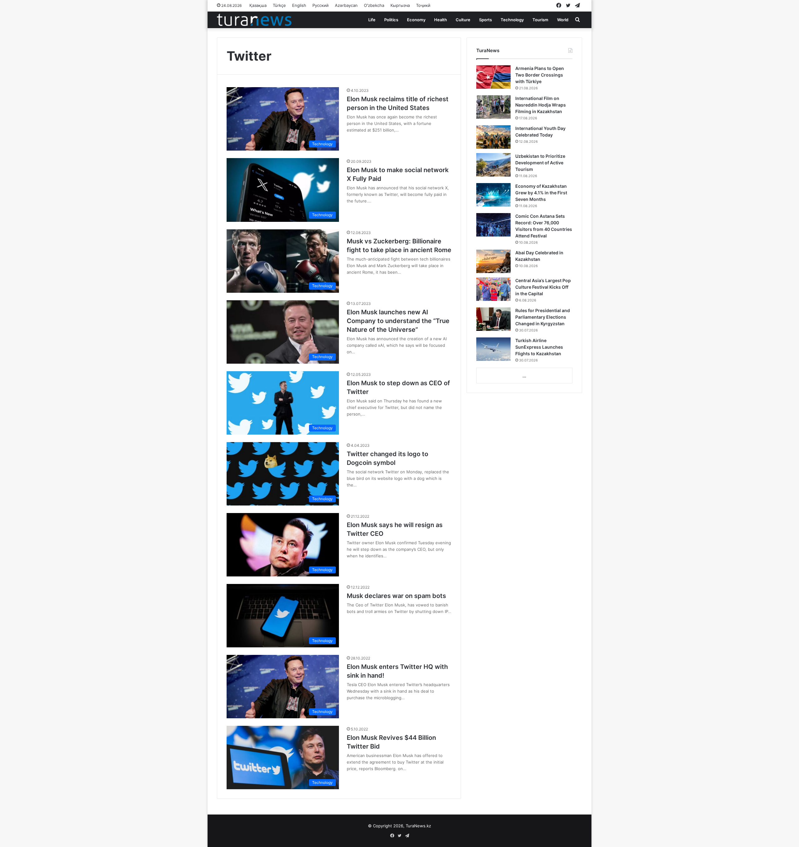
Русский (320, 5)
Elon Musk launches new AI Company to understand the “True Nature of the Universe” (398, 320)
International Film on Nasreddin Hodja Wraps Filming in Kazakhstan (540, 105)
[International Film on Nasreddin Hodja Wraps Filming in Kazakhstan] (493, 107)
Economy (416, 19)
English (299, 5)
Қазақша (258, 5)
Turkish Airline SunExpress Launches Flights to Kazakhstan (539, 347)
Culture (463, 19)
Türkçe (279, 5)
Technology (512, 19)
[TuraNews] (254, 19)
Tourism (540, 19)
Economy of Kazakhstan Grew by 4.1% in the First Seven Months (541, 192)
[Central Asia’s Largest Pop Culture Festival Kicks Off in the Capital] (493, 289)
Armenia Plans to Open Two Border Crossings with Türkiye (539, 75)
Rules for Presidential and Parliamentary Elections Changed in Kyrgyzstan (542, 317)
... (524, 375)
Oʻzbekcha (374, 5)
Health (440, 19)
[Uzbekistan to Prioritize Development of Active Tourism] (493, 165)
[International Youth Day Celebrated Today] (493, 137)
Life (371, 19)
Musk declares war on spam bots (396, 596)
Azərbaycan (346, 5)
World (562, 19)
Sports (485, 19)
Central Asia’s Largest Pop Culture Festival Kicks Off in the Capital (543, 287)
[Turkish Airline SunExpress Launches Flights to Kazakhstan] (493, 349)
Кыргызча (400, 5)
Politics (391, 19)
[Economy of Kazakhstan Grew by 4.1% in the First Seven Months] (493, 195)
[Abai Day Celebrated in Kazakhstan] (493, 261)
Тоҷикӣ (423, 5)
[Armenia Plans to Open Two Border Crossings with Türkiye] (493, 77)
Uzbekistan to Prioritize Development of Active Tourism (540, 162)
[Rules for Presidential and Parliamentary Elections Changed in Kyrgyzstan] (493, 319)
